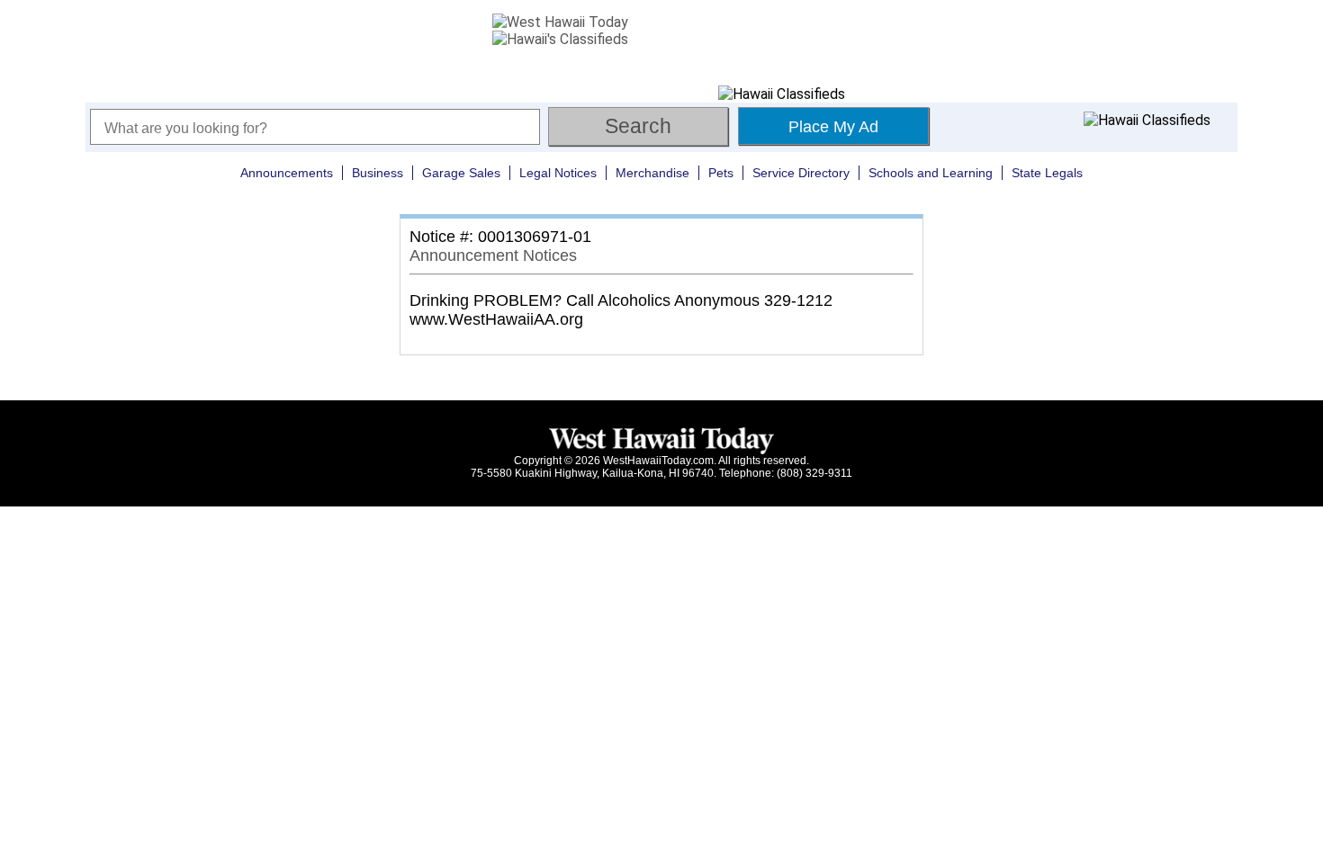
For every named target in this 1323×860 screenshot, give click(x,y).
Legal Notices (558, 173)
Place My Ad (833, 127)
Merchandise (652, 173)
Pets (721, 173)
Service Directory (801, 173)
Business (377, 173)
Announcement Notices (493, 255)
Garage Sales (461, 173)
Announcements (286, 173)
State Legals (1047, 173)
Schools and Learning (930, 173)
